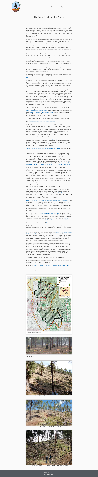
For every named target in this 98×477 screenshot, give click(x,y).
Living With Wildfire (30, 128)
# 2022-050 (60, 192)
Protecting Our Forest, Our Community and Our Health (41, 112)
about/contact (79, 6)
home (31, 6)
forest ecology (60, 6)
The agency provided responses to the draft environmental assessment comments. (43, 148)
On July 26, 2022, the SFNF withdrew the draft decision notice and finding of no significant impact (47, 200)
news (37, 6)
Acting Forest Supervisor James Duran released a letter (47, 213)
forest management (47, 6)
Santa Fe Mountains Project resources (45, 270)
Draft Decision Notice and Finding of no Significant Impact (50, 139)
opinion (70, 6)
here (47, 222)
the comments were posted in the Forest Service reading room (42, 121)
